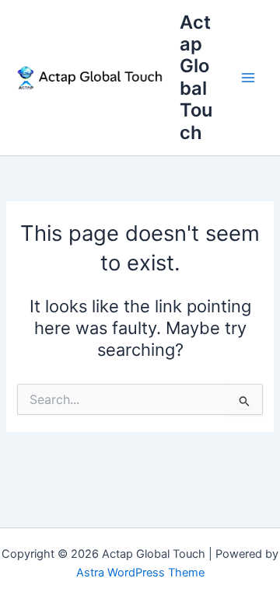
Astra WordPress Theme (140, 573)
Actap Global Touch (196, 77)
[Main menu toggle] (248, 77)
